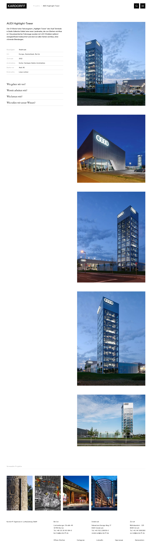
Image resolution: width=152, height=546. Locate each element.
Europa (21, 54)
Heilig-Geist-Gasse (100, 479)
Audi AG (22, 68)
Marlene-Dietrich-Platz (74, 479)
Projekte (36, 6)
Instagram (80, 540)
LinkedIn (99, 540)
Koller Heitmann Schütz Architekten (32, 63)
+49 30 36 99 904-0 (64, 531)
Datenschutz (139, 540)
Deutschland (29, 54)
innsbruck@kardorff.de (100, 533)
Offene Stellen (59, 540)
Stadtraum (22, 50)
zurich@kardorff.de (137, 533)
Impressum (119, 540)
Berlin (37, 54)
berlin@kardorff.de (61, 533)
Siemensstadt (41, 479)
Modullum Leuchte (15, 479)
